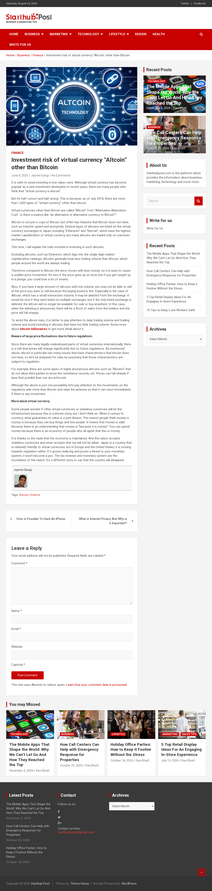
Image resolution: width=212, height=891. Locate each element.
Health (159, 34)
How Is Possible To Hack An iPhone (41, 519)
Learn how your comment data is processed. (96, 685)
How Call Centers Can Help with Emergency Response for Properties (174, 138)
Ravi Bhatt (180, 108)
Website (16, 647)
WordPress (129, 883)
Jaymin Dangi (40, 175)
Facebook (200, 3)
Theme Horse (79, 883)
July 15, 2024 (169, 760)
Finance (17, 153)
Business (32, 34)
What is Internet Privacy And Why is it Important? (103, 521)
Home (13, 34)
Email (16, 629)
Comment (19, 563)
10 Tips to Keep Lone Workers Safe (171, 310)
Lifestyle (117, 34)
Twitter (185, 3)
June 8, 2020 (19, 175)
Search (198, 201)
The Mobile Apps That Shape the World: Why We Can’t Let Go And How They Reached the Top (174, 95)
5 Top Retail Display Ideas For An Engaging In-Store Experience (181, 749)
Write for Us (20, 45)
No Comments (61, 175)
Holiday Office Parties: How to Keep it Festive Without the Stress (131, 749)
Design (140, 34)
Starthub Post (40, 883)
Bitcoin (23, 494)
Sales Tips (189, 734)
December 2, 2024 (158, 108)
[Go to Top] (202, 872)
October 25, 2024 (158, 148)
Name (16, 611)
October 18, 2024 (122, 760)
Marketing (59, 34)
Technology (88, 34)
